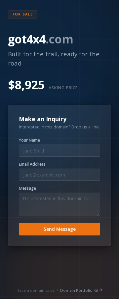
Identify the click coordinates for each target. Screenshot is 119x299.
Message (27, 188)
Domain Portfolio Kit (79, 290)
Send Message (60, 229)
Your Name (29, 140)
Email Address (32, 164)
